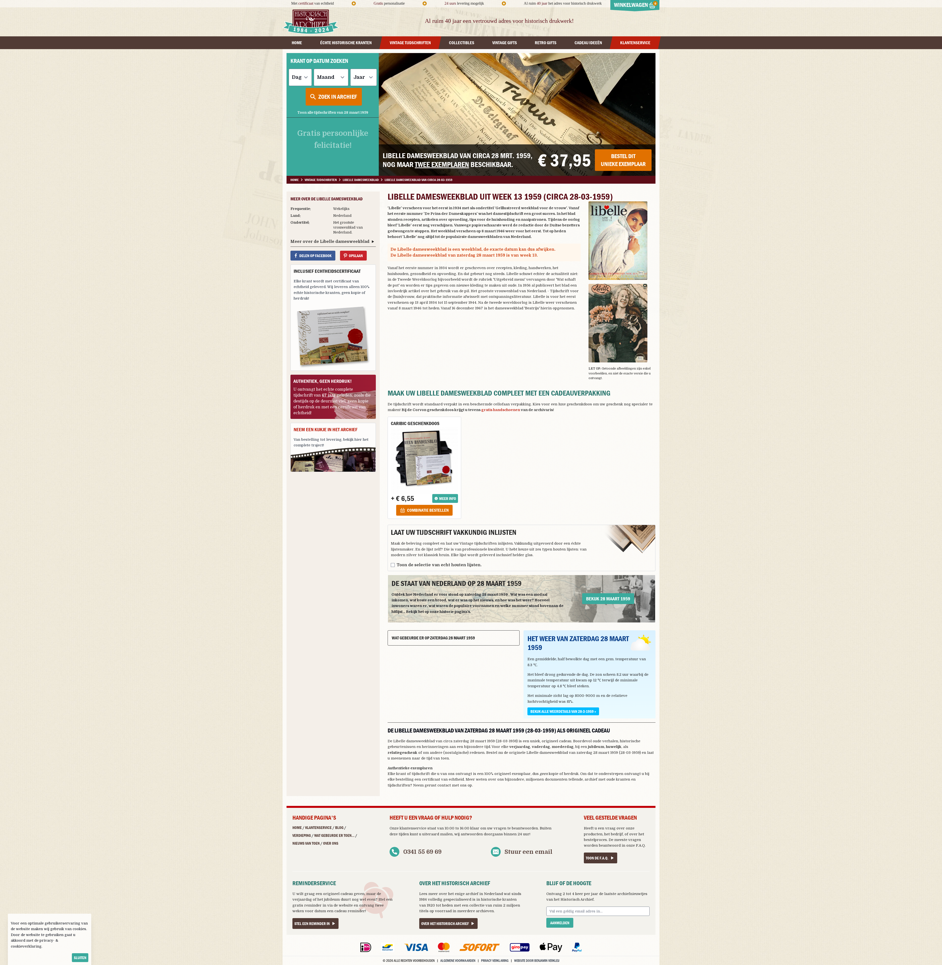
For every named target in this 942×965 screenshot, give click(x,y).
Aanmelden (559, 922)
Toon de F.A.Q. (597, 857)
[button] (622, 240)
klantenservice (413, 828)
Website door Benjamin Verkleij (536, 960)
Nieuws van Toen (306, 843)
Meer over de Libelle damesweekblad (329, 241)
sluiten (80, 957)
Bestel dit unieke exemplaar (623, 159)
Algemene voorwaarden (457, 960)
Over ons (330, 843)
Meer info (447, 498)
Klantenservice (318, 827)
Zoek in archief (337, 96)
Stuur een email (528, 851)
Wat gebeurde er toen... (334, 835)
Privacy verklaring (495, 960)
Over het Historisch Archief (445, 923)
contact (444, 785)
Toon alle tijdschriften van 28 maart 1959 (332, 112)
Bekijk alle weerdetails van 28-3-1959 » (563, 711)
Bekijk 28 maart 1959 (608, 598)
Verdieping (301, 835)
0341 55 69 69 (422, 851)
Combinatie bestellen (428, 510)
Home (297, 827)
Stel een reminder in (312, 923)
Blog (339, 827)
